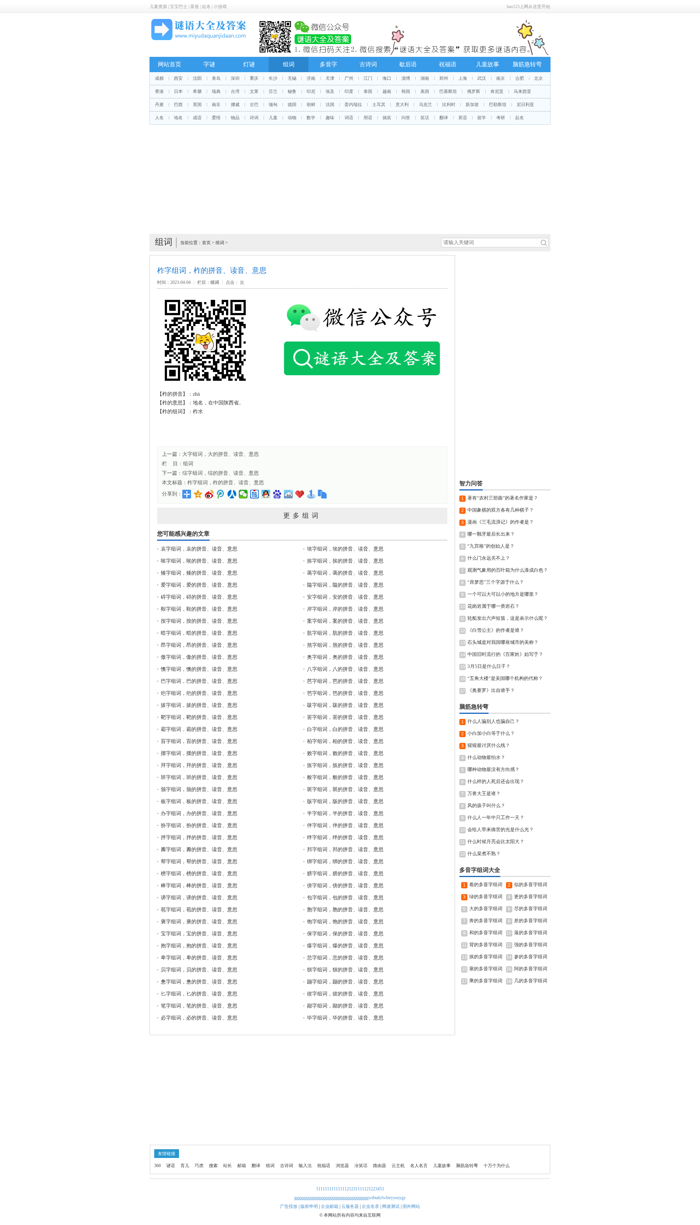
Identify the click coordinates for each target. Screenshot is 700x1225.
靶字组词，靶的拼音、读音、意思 (199, 717)
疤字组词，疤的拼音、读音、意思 (199, 693)
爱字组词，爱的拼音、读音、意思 (199, 585)
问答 (405, 117)
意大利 (402, 104)
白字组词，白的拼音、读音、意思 (345, 729)
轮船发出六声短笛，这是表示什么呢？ (507, 618)
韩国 (405, 91)
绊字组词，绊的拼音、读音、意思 (345, 837)
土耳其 (378, 104)
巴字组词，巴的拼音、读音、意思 (199, 681)
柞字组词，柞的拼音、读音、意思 (225, 482)
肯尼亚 (496, 91)
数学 (311, 117)
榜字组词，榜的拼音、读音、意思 (199, 873)
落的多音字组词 (530, 932)
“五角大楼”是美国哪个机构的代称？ (505, 678)
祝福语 (447, 64)
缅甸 (273, 104)
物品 (235, 117)
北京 (538, 78)
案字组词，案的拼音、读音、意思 (345, 621)
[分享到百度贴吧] (254, 494)
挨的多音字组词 (485, 956)
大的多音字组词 (485, 908)
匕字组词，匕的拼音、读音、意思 (199, 994)
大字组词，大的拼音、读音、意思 (220, 454)
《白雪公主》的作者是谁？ (495, 630)
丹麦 (159, 104)
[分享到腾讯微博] (220, 494)
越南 (386, 91)
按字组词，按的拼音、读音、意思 (199, 621)
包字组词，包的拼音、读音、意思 (345, 897)
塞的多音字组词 (485, 968)
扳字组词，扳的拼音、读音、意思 (345, 765)
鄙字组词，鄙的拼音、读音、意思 (345, 1006)
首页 (206, 242)
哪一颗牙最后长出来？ (491, 534)
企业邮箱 (329, 1206)
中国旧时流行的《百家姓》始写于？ (505, 654)
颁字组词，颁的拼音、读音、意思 (199, 789)
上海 (462, 78)
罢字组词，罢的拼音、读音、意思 (345, 717)
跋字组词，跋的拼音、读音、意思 (345, 705)
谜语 (170, 1165)
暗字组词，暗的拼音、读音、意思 (199, 633)
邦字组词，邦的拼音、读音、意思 (345, 849)
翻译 (443, 117)
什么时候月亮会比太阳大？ (495, 841)
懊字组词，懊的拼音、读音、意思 (199, 669)
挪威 (235, 104)
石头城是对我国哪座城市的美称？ (502, 642)
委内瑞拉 (353, 104)
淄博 (405, 78)
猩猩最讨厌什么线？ (488, 745)
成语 (197, 117)
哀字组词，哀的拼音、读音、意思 (199, 549)
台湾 (235, 91)
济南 (311, 78)
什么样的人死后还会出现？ (495, 781)
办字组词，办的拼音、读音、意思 (199, 813)
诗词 (254, 117)
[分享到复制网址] (322, 494)
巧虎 (199, 1165)
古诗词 (368, 64)
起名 (206, 6)
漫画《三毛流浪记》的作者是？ (500, 522)
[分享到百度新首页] (277, 494)
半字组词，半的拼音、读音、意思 (345, 813)
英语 (462, 117)
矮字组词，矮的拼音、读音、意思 (199, 573)
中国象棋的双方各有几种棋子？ (500, 510)
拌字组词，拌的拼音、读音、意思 (199, 837)
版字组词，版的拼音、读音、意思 (345, 801)
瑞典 (216, 91)
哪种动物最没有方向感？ (493, 769)
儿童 (273, 117)
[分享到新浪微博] (209, 494)
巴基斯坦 (448, 91)
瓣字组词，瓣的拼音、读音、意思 (199, 849)
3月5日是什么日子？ (488, 666)
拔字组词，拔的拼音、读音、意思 (199, 705)
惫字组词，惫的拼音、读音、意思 (199, 982)
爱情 (216, 117)
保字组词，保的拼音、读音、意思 (345, 933)
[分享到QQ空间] (198, 494)
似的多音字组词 (530, 884)
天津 (330, 78)
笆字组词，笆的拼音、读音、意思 (345, 693)
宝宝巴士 (178, 6)
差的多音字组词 (530, 920)
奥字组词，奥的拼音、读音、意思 (345, 657)
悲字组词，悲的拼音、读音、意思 (345, 957)
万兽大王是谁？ (484, 793)
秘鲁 (292, 91)
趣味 (330, 117)
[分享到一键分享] (311, 494)
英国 (197, 104)
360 (157, 1165)
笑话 (424, 117)
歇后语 (408, 64)
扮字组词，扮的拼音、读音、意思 (199, 825)
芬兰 (273, 91)
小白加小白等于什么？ (491, 733)
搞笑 (386, 117)
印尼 (311, 91)
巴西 (178, 104)
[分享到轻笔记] (288, 494)
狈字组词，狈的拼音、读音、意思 (345, 969)
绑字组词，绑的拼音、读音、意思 (345, 861)
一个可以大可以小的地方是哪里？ (502, 594)
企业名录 (370, 1206)
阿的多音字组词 (530, 968)
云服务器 (350, 1206)
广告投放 (289, 1206)
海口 (386, 78)
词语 (349, 117)
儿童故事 (487, 64)
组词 (289, 64)
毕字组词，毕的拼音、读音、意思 (345, 1018)
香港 (159, 91)
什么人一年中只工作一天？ (495, 817)
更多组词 (302, 515)
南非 (216, 104)
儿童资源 (158, 6)
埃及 (330, 91)
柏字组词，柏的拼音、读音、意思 (345, 741)
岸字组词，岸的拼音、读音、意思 (345, 609)
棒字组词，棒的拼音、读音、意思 (199, 885)
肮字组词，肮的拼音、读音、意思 (345, 633)
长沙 (273, 78)
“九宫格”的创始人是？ (490, 546)
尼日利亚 (525, 104)
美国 (424, 91)
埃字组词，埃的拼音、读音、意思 (345, 549)
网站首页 (169, 64)
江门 (367, 78)
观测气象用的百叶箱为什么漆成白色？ (507, 570)
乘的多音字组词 (485, 980)
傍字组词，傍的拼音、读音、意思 (345, 885)
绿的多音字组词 (485, 896)
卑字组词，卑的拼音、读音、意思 (199, 957)
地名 (178, 117)
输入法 (305, 1165)
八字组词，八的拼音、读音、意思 (345, 669)
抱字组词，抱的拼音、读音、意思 (199, 945)
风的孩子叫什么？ (486, 805)
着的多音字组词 (485, 884)
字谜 (209, 64)
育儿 (184, 1165)
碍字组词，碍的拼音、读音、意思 (199, 597)
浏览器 (342, 1165)
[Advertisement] (350, 179)
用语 (367, 117)
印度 (349, 91)
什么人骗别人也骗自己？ (493, 721)
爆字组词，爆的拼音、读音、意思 (345, 945)
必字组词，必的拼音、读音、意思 (199, 1018)
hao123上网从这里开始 (528, 6)
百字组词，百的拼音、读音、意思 (199, 741)
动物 (292, 117)
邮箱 (241, 1165)
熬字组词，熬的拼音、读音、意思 (345, 645)
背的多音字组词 (485, 944)
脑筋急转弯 (527, 64)
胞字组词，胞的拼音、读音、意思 (345, 909)
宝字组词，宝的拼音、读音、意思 (199, 933)
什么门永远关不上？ (488, 558)
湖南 (424, 78)
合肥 (519, 78)
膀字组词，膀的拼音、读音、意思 (345, 873)
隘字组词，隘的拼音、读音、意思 (345, 585)
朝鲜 (311, 104)
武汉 (481, 78)
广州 (349, 78)
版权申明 (309, 1206)
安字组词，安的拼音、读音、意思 (345, 597)
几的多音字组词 (530, 980)
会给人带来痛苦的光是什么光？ (500, 829)
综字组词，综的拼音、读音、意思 (220, 473)
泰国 (367, 91)
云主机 (398, 1165)
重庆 (254, 78)
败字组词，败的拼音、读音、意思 (345, 753)
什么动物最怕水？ (486, 757)
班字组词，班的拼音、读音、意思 (199, 777)
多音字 (328, 64)
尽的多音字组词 (530, 908)
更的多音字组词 (530, 896)
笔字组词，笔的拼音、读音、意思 (199, 1006)
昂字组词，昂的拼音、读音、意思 (199, 645)
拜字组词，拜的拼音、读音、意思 (199, 765)
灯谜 (249, 64)
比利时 (448, 104)
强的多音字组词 (530, 944)
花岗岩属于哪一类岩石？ (493, 606)
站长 (227, 1165)
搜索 (213, 1165)
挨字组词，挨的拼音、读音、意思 (345, 561)
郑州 (443, 78)
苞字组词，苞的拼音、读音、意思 (199, 909)
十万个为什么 (496, 1165)
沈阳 (197, 78)
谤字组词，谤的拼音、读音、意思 (199, 897)
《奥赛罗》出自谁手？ (491, 690)
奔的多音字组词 (485, 920)
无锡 (292, 78)
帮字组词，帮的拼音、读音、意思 (199, 861)
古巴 (254, 104)
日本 (178, 91)
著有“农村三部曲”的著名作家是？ (502, 498)
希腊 (197, 91)
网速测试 (391, 1206)
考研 (500, 117)
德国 (292, 104)
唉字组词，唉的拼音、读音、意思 (199, 561)
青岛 (216, 78)
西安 (178, 78)
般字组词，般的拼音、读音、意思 (345, 777)
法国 (330, 104)
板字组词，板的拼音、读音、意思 (199, 801)
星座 (194, 6)
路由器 (379, 1165)
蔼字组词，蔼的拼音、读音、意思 (345, 573)
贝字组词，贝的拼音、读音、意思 (199, 969)
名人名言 (419, 1165)
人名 (159, 117)
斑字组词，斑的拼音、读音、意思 (345, 789)
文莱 (254, 91)
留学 (481, 117)
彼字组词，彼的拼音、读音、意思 (345, 994)
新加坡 (472, 104)
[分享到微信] (243, 494)
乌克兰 (425, 104)
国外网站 (411, 1206)
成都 (159, 78)
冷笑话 (361, 1165)
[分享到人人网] (232, 494)
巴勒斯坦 (497, 104)
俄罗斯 (473, 91)
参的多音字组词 (530, 956)
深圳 (235, 78)
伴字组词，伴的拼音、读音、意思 (345, 825)
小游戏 (220, 6)
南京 (500, 78)
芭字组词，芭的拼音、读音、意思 (345, 681)
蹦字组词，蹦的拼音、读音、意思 (345, 982)
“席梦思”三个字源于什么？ (495, 582)
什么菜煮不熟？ (484, 853)
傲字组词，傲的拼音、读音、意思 (199, 657)
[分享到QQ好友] (266, 494)
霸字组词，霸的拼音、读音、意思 (199, 729)
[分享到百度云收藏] (299, 494)
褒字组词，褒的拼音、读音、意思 (199, 921)
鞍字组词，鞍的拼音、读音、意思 (199, 609)
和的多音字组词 (485, 932)
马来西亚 (522, 91)
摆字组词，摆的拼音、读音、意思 (199, 753)
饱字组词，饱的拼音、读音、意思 (345, 921)
